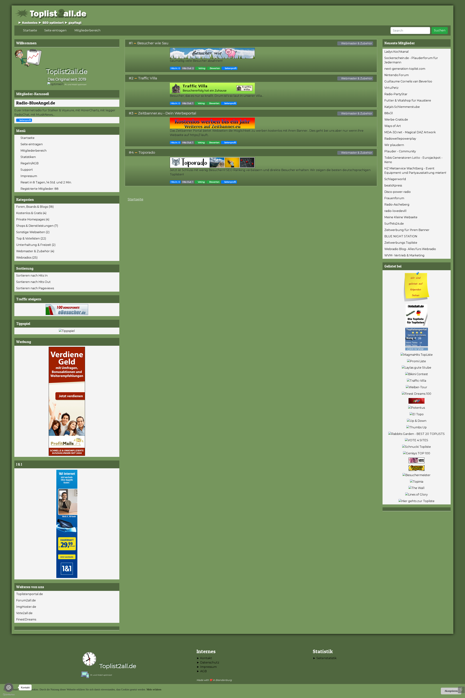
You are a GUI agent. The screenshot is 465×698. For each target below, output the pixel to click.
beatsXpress (393, 185)
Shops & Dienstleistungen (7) (37, 226)
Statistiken (27, 157)
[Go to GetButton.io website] (9, 694)
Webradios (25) (27, 257)
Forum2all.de (26, 600)
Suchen (439, 30)
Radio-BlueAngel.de (35, 102)
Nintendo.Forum (396, 75)
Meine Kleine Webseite (400, 217)
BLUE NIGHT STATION (400, 236)
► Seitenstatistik (325, 658)
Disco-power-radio (397, 192)
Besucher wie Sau (152, 43)
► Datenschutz (208, 662)
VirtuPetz (391, 88)
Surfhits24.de (394, 223)
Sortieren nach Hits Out (33, 282)
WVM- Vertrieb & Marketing (404, 255)
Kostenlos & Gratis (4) (31, 213)
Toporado (146, 152)
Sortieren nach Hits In (32, 275)
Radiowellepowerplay (400, 138)
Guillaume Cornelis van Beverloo (408, 81)
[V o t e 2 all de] (417, 315)
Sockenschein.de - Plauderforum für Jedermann (411, 60)
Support (25, 169)
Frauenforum (394, 198)
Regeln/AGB (28, 163)
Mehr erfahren (154, 689)
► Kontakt (204, 658)
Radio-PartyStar (395, 94)
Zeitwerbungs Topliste (400, 242)
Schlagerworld (395, 179)
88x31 (388, 113)
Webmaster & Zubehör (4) (35, 251)
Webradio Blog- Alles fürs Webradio (410, 249)
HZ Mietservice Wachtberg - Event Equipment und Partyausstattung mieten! (415, 170)
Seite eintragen (30, 144)
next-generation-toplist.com (404, 68)
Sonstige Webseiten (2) (33, 232)
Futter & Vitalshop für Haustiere (407, 100)
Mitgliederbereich (32, 150)
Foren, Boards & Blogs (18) (35, 206)
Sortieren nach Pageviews (35, 288)
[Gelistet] (417, 286)
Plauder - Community (400, 151)
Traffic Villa (147, 78)
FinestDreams (26, 619)
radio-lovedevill (395, 211)
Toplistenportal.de (29, 594)
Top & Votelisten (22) (31, 238)
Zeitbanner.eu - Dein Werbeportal (167, 113)
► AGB (202, 671)
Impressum (27, 176)
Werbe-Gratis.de (396, 119)
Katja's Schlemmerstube (402, 107)
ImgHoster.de (26, 606)
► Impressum (207, 667)
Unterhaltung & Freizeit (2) (36, 245)
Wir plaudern (394, 145)
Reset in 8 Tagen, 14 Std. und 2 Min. (45, 182)
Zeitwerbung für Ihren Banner (406, 230)
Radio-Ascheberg (396, 204)
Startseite (26, 138)
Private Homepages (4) (32, 219)
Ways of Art (392, 126)
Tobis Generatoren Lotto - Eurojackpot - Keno (413, 160)
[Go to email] (8, 687)
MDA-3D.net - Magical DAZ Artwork (410, 132)
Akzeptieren (451, 691)
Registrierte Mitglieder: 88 (38, 188)
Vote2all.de (24, 613)
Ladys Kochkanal (396, 51)
